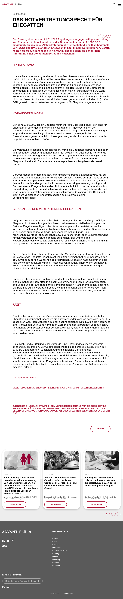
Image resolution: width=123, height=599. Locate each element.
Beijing (55, 539)
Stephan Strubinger (26, 377)
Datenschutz (68, 593)
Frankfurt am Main (59, 551)
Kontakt (6, 587)
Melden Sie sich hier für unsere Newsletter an (21, 581)
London (55, 557)
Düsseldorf (56, 548)
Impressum (54, 593)
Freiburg (55, 554)
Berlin (54, 542)
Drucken (100, 429)
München (56, 566)
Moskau (55, 563)
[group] (21, 479)
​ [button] (113, 514)
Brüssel (55, 545)
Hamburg (56, 560)
